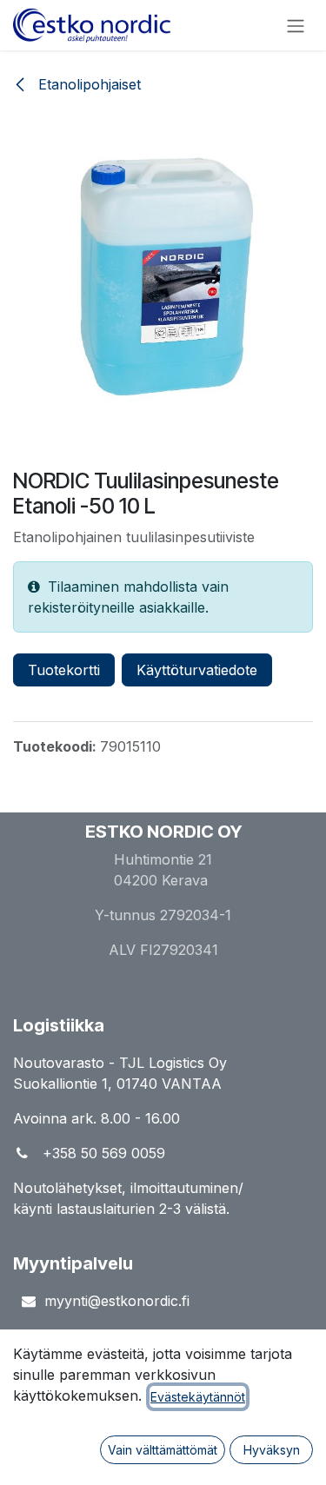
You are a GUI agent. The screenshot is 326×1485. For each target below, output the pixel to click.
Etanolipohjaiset (87, 84)
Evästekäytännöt (197, 1396)
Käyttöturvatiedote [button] (196, 670)
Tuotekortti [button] (64, 670)
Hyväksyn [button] (271, 1449)
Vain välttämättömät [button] (162, 1449)
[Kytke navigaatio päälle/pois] (295, 25)
